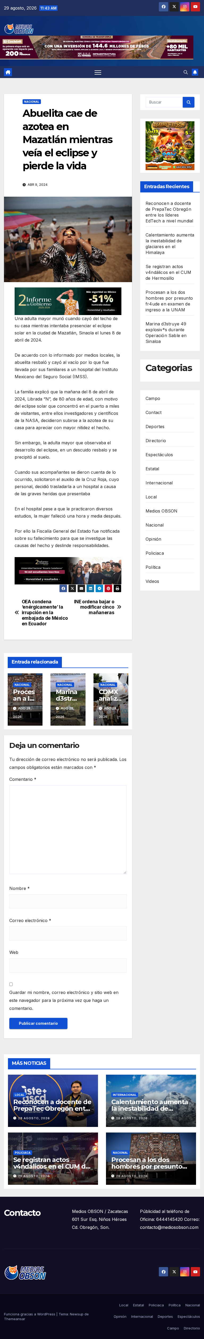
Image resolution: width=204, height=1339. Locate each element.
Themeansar (14, 1319)
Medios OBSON (161, 511)
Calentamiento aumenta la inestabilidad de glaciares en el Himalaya (149, 1108)
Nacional (31, 101)
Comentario (22, 779)
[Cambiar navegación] (97, 72)
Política (153, 567)
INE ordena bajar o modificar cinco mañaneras (94, 607)
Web (13, 952)
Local (151, 497)
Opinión (153, 539)
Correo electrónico (30, 920)
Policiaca (155, 553)
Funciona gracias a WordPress (30, 1314)
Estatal (152, 468)
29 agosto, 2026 (34, 1118)
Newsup (76, 1314)
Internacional (159, 482)
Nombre (19, 888)
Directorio (156, 440)
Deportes (155, 426)
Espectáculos (159, 454)
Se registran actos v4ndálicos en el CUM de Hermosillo (168, 272)
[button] (186, 72)
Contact (154, 412)
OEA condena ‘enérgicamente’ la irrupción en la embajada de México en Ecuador (45, 612)
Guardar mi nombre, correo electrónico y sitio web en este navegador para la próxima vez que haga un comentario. (63, 1000)
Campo (153, 398)
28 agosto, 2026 (132, 1118)
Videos (152, 581)
